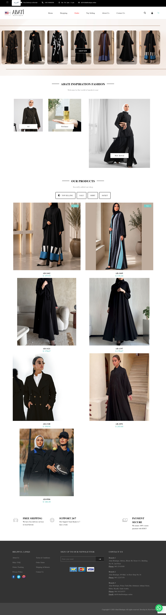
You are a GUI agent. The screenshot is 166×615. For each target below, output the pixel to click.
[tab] (65, 195)
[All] (28, 115)
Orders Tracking (18, 567)
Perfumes (64, 126)
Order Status (40, 562)
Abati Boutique (120, 609)
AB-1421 (46, 348)
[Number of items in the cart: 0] (158, 13)
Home (50, 13)
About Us (105, 13)
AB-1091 (119, 424)
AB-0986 (46, 499)
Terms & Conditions (43, 558)
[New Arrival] (119, 133)
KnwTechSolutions (154, 609)
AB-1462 (46, 273)
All (28, 126)
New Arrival (119, 155)
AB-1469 (119, 273)
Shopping (63, 13)
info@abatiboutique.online (88, 2)
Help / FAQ (16, 562)
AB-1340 (46, 424)
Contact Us (121, 13)
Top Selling (90, 13)
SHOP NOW (83, 53)
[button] (159, 608)
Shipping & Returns (43, 567)
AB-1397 (119, 348)
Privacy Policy (18, 572)
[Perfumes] (64, 115)
